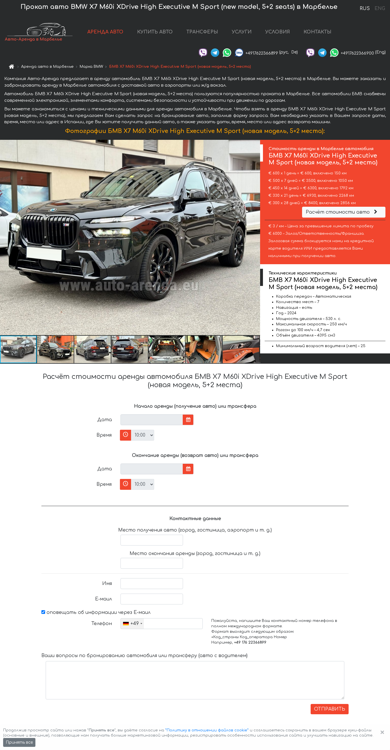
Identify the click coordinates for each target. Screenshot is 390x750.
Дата (104, 419)
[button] (55, 349)
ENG (380, 8)
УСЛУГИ (242, 32)
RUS (365, 8)
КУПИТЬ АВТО (155, 32)
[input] (151, 419)
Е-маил (103, 599)
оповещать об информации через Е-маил (97, 612)
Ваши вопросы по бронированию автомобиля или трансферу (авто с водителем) (144, 655)
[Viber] (203, 52)
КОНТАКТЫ (317, 32)
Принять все (19, 742)
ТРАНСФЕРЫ (202, 32)
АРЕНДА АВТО (105, 32)
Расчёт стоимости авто (338, 212)
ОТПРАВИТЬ (329, 709)
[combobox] (132, 623)
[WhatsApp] (227, 52)
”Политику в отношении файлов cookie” (207, 730)
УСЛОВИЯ (277, 32)
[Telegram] (215, 52)
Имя (107, 583)
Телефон (101, 623)
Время (104, 435)
